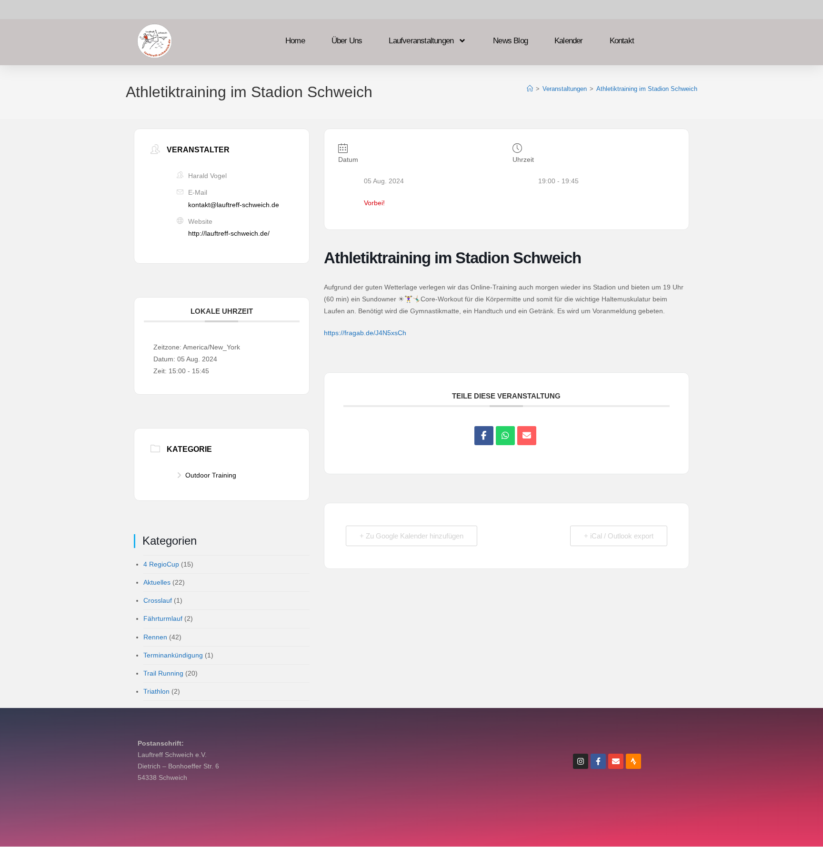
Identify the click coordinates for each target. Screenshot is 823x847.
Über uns (346, 41)
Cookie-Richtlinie (82, 829)
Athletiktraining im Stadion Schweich (646, 88)
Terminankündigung (173, 655)
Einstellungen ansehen (206, 807)
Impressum (185, 829)
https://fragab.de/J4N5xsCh (365, 333)
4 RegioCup (161, 564)
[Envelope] (615, 761)
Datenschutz (425, 760)
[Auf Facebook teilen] (483, 435)
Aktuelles (157, 582)
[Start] (530, 88)
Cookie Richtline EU (425, 781)
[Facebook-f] (598, 761)
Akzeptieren (49, 807)
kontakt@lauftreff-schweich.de (233, 205)
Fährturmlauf (162, 618)
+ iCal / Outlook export (618, 536)
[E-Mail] (526, 435)
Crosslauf (157, 600)
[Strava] (633, 761)
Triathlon (156, 691)
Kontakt (622, 41)
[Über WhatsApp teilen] (505, 435)
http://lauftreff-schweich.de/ (229, 233)
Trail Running (163, 673)
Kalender (568, 41)
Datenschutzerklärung (138, 829)
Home (295, 41)
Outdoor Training (210, 475)
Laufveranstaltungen (421, 41)
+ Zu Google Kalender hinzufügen (411, 536)
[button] (241, 726)
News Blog (510, 41)
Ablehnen (125, 807)
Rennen (155, 637)
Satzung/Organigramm (425, 802)
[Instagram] (580, 761)
